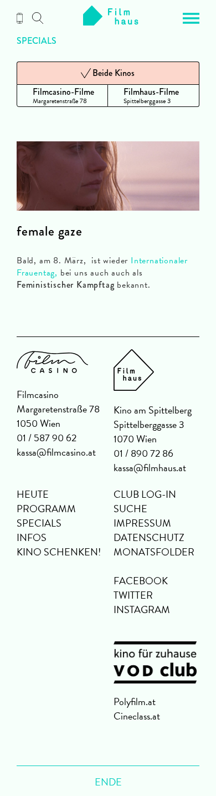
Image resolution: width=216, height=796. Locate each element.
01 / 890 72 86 (143, 453)
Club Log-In (145, 494)
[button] (191, 18)
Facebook (141, 580)
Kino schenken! (59, 551)
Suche (130, 508)
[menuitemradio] (62, 95)
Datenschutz (149, 537)
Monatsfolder (154, 551)
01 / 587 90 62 (46, 437)
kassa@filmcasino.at (56, 452)
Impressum (142, 523)
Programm (46, 508)
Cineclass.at (137, 715)
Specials (36, 41)
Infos (32, 537)
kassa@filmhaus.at (150, 467)
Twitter (133, 595)
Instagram (142, 609)
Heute (33, 494)
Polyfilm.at (135, 701)
